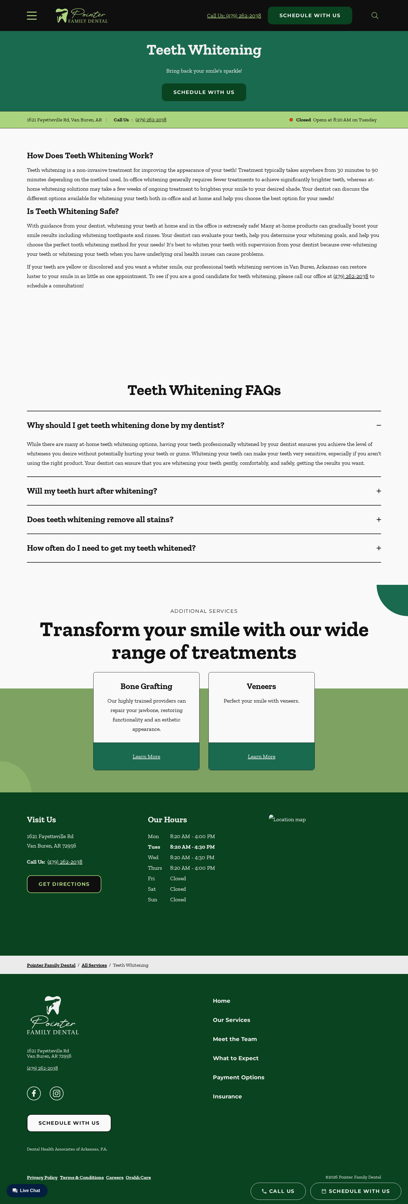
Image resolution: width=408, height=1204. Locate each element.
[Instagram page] (57, 1093)
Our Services (231, 1020)
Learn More (146, 756)
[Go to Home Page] (82, 15)
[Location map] (325, 874)
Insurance (227, 1096)
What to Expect (236, 1058)
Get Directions (64, 884)
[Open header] (33, 15)
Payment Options (239, 1077)
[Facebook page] (34, 1093)
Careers (115, 1177)
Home (221, 1001)
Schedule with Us (310, 15)
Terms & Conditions (82, 1177)
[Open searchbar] (375, 15)
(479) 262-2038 (151, 120)
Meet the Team (235, 1039)
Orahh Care (138, 1177)
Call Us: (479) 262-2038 (234, 15)
